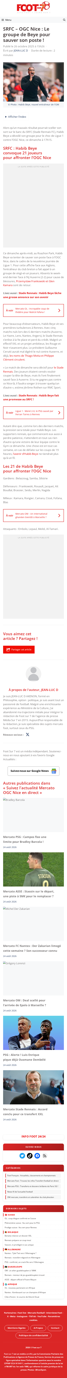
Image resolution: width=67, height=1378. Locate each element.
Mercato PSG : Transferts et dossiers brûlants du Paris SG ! (32, 1186)
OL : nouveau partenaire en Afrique (20, 1288)
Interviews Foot (54, 1312)
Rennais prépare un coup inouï (18, 1240)
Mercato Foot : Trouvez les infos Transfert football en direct (33, 1181)
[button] (64, 20)
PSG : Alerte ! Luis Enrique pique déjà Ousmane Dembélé (24, 1057)
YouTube (41, 1316)
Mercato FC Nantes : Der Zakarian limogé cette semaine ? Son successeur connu (32, 948)
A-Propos (38, 1327)
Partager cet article (21, 649)
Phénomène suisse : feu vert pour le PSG (22, 1223)
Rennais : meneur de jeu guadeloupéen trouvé (25, 1275)
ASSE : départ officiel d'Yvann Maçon (20, 1279)
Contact (55, 1327)
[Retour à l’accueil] (33, 7)
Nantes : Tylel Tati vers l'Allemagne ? (20, 1253)
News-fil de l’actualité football (20, 1191)
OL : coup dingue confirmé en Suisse (20, 1218)
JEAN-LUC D (49, 689)
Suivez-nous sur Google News (30, 771)
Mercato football (36, 1312)
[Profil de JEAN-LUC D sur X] (27, 735)
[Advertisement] (33, 206)
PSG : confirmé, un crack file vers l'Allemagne (24, 1262)
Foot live (22, 1312)
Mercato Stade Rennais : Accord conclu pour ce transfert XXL (25, 1111)
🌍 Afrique (11, 1284)
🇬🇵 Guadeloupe (13, 1266)
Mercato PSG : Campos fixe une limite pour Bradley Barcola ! (24, 839)
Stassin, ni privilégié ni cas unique (19, 1245)
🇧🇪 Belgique (11, 1232)
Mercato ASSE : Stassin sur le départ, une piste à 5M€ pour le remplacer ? (28, 893)
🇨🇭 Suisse (10, 1214)
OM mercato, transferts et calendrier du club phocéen (30, 1197)
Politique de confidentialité (33, 1335)
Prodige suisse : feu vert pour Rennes (21, 1227)
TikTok (32, 1316)
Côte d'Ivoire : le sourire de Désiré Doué (22, 1297)
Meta (12, 1316)
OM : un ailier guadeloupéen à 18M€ (20, 1270)
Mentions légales (17, 1327)
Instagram (22, 1316)
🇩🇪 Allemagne (13, 1249)
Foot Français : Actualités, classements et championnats (31, 1175)
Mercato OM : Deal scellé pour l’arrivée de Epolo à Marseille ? (24, 1002)
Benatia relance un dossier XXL (18, 1236)
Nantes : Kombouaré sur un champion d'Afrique (25, 1292)
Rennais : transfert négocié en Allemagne (22, 1257)
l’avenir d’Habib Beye (25, 454)
